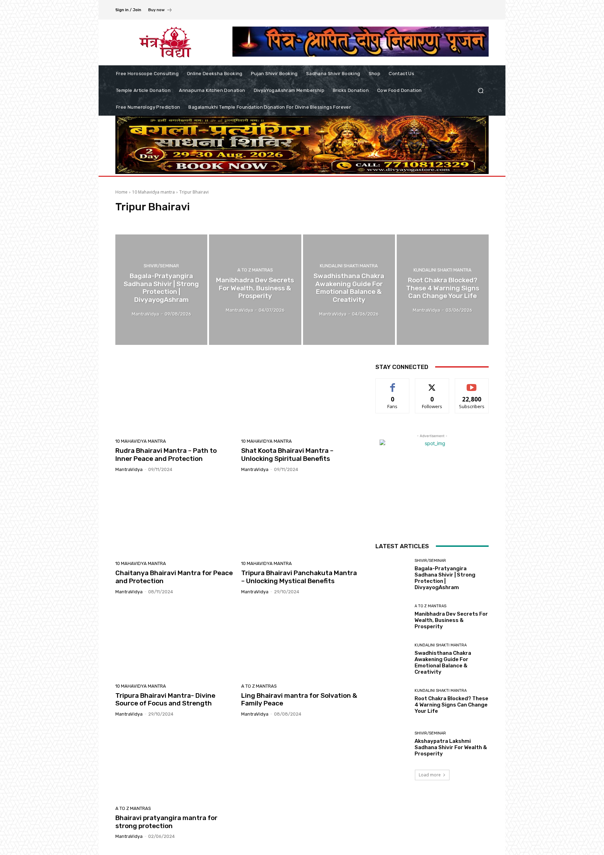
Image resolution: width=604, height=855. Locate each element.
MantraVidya (129, 469)
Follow (432, 383)
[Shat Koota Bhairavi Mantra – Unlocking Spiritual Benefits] (300, 397)
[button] (480, 90)
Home (121, 192)
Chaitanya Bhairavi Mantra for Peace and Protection (174, 577)
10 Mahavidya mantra (153, 192)
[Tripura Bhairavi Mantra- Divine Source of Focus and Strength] (174, 641)
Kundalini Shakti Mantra (349, 265)
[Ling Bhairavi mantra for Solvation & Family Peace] (300, 641)
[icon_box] (160, 10)
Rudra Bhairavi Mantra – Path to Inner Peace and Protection (166, 455)
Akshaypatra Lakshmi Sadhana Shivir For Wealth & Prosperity (451, 747)
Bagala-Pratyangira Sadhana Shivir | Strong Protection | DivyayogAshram (445, 577)
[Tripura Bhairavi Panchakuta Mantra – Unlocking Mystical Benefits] (300, 519)
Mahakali (276, 220)
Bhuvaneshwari (163, 220)
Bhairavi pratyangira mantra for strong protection (166, 822)
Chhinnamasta (198, 220)
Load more (430, 775)
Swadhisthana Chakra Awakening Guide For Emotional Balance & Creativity (443, 662)
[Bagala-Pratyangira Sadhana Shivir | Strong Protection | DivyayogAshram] (161, 289)
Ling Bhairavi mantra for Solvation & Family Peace (299, 699)
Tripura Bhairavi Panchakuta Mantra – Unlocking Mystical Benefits (299, 577)
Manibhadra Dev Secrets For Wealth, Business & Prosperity (451, 620)
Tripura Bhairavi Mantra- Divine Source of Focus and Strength (165, 699)
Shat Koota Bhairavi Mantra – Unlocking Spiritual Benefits (287, 455)
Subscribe (472, 383)
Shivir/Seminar (161, 265)
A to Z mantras (255, 270)
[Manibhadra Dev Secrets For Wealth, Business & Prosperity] (255, 289)
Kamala (253, 220)
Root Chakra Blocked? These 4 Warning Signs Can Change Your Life (451, 704)
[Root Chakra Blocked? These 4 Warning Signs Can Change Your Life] (443, 289)
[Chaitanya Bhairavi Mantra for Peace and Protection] (174, 519)
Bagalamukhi (130, 220)
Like (393, 383)
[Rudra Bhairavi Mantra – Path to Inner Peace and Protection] (174, 397)
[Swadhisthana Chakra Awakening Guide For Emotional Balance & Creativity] (349, 289)
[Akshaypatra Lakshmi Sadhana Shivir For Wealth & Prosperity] (392, 744)
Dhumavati (229, 220)
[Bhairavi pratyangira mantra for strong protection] (174, 764)
